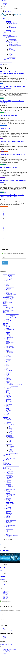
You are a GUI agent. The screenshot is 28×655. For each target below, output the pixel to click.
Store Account (8, 62)
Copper (10, 439)
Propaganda (8, 514)
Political (10, 55)
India (7, 361)
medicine (8, 375)
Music (7, 284)
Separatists (8, 518)
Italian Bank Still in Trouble (8, 115)
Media (7, 374)
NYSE (10, 450)
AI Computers (9, 275)
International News (10, 22)
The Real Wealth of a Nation (8, 167)
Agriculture (8, 419)
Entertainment (12, 24)
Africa (7, 328)
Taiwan (7, 408)
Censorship (8, 335)
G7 (6, 490)
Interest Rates (9, 435)
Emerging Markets (13, 23)
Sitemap (5, 653)
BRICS (7, 472)
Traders (7, 526)
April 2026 (5, 596)
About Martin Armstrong (11, 36)
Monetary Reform (10, 503)
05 (3, 215)
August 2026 (6, 591)
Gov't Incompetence (10, 494)
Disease (2, 98)
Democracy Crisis (10, 342)
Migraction (8, 379)
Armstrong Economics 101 (9, 274)
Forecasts (5, 305)
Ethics (10, 26)
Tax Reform (11, 54)
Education (8, 487)
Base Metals (11, 437)
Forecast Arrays (9, 307)
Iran (7, 364)
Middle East (8, 378)
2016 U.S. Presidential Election (16, 384)
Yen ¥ (10, 432)
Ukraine (7, 413)
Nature (7, 382)
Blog (4, 18)
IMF (7, 496)
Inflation (8, 283)
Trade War (8, 410)
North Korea (8, 387)
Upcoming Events (7, 464)
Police (7, 391)
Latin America (9, 370)
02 (3, 211)
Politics (7, 19)
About (4, 59)
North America (9, 383)
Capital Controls (9, 473)
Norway (7, 388)
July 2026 (5, 592)
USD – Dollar (12, 50)
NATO (7, 504)
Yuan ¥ (10, 433)
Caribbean (8, 334)
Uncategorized (6, 463)
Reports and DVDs (10, 458)
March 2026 (5, 597)
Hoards (7, 319)
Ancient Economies (10, 315)
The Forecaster (9, 299)
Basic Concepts (12, 39)
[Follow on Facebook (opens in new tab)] (1, 7)
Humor (4, 324)
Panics (7, 321)
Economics (8, 21)
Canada (7, 333)
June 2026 (5, 593)
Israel (7, 366)
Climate (2, 192)
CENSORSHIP (9, 476)
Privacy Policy (6, 650)
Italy (5, 112)
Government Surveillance (8, 310)
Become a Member (4, 644)
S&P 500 (11, 451)
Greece (7, 357)
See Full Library (12, 57)
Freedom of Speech (10, 489)
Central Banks (9, 477)
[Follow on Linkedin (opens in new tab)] (0, 7)
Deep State (8, 279)
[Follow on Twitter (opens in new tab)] (3, 7)
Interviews (8, 41)
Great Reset (8, 356)
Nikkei (10, 449)
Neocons (8, 505)
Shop (4, 33)
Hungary (8, 360)
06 (3, 216)
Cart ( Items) (7, 11)
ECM (7, 280)
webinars (5, 467)
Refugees (11, 352)
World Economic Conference (12, 466)
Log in (10, 644)
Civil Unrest (3, 164)
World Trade (8, 536)
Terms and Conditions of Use (9, 649)
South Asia (8, 402)
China (7, 338)
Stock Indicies (9, 444)
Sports (7, 290)
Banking (5, 301)
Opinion (7, 285)
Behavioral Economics (8, 302)
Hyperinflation (9, 320)
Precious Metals (9, 436)
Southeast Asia (9, 404)
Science (7, 400)
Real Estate (8, 442)
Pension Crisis (9, 508)
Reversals (8, 308)
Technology (8, 454)
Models (7, 37)
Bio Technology (9, 471)
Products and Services (8, 457)
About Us (5, 3)
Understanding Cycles (11, 294)
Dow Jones (11, 446)
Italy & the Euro (5, 128)
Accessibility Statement (8, 651)
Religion (8, 516)
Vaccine (7, 414)
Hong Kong (5, 323)
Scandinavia (8, 399)
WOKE (7, 534)
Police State (8, 509)
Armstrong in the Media (8, 297)
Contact (4, 637)
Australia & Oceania (10, 329)
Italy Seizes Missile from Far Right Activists (12, 154)
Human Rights (9, 495)
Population (8, 511)
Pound (10, 429)
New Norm (8, 507)
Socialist (8, 289)
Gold (10, 48)
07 (3, 219)
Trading (7, 292)
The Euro (11, 49)
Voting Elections (9, 296)
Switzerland (8, 406)
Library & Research (10, 46)
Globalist (8, 493)
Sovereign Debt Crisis (11, 520)
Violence (8, 530)
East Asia (8, 344)
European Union (12, 27)
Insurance (8, 363)
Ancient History (9, 316)
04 (3, 214)
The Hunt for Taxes (10, 525)
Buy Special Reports (10, 58)
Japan (7, 369)
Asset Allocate (9, 276)
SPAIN (7, 112)
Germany (11, 28)
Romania (8, 395)
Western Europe (9, 415)
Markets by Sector (7, 418)
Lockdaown (8, 373)
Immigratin (8, 498)
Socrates (8, 459)
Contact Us (5, 4)
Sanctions (8, 517)
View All (5, 598)
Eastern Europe (9, 346)
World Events (6, 468)
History (10, 53)
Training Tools (9, 293)
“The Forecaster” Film (14, 42)
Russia (7, 397)
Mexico (7, 377)
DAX (10, 445)
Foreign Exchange (10, 424)
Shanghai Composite (13, 453)
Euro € (1, 138)
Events (4, 32)
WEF (7, 533)
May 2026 (5, 594)
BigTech (8, 330)
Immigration (5, 325)
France (7, 354)
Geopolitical (8, 491)
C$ (9, 427)
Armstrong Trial (9, 298)
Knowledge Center (7, 35)
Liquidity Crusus (9, 502)
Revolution (8, 393)
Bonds (7, 420)
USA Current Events (13, 386)
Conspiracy (8, 482)
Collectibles (8, 339)
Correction (8, 484)
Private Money (9, 513)
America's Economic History (12, 314)
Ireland (7, 365)
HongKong (8, 359)
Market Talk (8, 30)
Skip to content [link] (3, 0)
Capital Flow (9, 475)
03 (3, 213)
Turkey (7, 411)
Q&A (4, 460)
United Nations (9, 529)
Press (7, 512)
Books (4, 303)
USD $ (10, 431)
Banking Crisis (3, 125)
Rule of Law (8, 396)
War (7, 531)
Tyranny (8, 527)
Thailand (8, 409)
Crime (7, 341)
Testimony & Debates (13, 44)
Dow (10, 52)
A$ (9, 426)
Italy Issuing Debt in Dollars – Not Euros (12, 141)
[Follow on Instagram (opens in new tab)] (4, 7)
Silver (10, 441)
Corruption (8, 485)
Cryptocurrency (9, 486)
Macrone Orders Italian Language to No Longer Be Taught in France (12, 195)
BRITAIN (8, 332)
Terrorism (8, 524)
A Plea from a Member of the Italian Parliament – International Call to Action (12, 72)
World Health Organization (12, 535)
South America (9, 401)
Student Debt (9, 521)
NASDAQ (11, 448)
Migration (8, 381)
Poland (7, 390)
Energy (7, 423)
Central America (9, 337)
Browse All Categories (11, 31)
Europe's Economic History (12, 317)
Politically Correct (10, 287)
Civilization (8, 480)
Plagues (4, 455)
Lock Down (8, 372)
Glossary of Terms (13, 40)
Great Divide (6, 311)
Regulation (8, 288)
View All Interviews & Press (15, 45)
